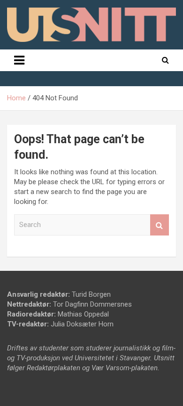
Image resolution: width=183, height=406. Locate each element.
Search (159, 224)
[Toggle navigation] (19, 60)
